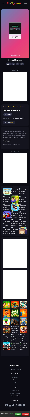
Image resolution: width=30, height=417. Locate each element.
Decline (26, 414)
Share (9, 114)
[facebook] (6, 405)
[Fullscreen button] (18, 64)
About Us (15, 377)
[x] (16, 405)
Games (5, 107)
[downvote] (13, 64)
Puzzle (10, 107)
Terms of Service (15, 393)
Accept (18, 414)
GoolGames (15, 365)
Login (25, 3)
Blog (15, 382)
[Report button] (22, 64)
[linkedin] (23, 405)
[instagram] (10, 405)
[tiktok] (13, 405)
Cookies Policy (15, 396)
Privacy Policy (15, 391)
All (13, 107)
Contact (15, 380)
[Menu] (3, 3)
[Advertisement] (15, 86)
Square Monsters (20, 107)
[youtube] (20, 405)
